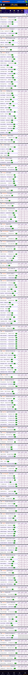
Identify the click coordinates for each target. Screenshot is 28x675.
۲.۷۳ (26, 175)
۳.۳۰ (23, 26)
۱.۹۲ (19, 111)
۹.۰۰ (23, 270)
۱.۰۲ (26, 321)
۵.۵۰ (26, 57)
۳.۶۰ (23, 54)
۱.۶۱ (19, 116)
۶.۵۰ (23, 99)
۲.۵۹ (19, 578)
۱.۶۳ (19, 177)
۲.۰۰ (19, 363)
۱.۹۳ (26, 205)
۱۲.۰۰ (26, 97)
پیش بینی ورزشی (25, 674)
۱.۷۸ (26, 491)
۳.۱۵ (19, 33)
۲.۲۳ (19, 120)
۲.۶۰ (26, 67)
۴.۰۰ (19, 54)
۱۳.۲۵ (20, 308)
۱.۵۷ (26, 275)
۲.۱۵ (26, 88)
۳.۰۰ (26, 35)
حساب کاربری (3, 674)
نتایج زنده (14, 674)
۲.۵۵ (26, 49)
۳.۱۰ (23, 35)
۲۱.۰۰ (26, 243)
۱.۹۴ (19, 200)
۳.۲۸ (23, 33)
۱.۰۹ (19, 95)
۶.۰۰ (23, 19)
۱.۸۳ (26, 118)
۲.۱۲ (26, 540)
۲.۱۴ (19, 293)
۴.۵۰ (26, 116)
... (19, 635)
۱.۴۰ (19, 167)
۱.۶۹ (19, 61)
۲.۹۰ (26, 233)
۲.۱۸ (26, 33)
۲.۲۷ (26, 75)
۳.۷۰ (23, 44)
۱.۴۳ (26, 162)
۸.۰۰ (19, 19)
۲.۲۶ (26, 386)
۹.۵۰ (26, 249)
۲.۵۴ (26, 79)
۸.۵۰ (23, 447)
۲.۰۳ (19, 109)
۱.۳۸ (19, 114)
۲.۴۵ (19, 67)
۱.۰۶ (26, 270)
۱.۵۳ (19, 365)
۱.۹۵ (19, 42)
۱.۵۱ (19, 147)
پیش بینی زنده (20, 674)
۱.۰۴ (19, 243)
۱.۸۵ (19, 107)
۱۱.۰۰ (26, 93)
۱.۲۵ (19, 105)
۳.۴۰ (23, 81)
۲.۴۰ (26, 26)
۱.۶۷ (19, 24)
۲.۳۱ (19, 175)
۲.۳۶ (19, 454)
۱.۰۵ (26, 447)
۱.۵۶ (26, 63)
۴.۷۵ (23, 31)
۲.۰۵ (19, 86)
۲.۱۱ (19, 59)
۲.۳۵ (26, 604)
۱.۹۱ (19, 44)
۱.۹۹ (19, 409)
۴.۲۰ (23, 167)
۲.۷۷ (19, 49)
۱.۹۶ (26, 153)
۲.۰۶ (26, 81)
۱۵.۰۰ (20, 306)
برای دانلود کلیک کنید (6, 1)
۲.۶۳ (19, 79)
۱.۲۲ (26, 19)
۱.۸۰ (19, 335)
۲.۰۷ (26, 132)
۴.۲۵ (23, 124)
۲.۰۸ (19, 550)
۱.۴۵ (19, 210)
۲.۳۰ (26, 228)
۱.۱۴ (19, 97)
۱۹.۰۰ (19, 447)
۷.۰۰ (26, 31)
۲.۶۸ (19, 26)
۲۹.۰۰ (19, 270)
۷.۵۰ (26, 105)
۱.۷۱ (26, 333)
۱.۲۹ (26, 346)
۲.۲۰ (19, 434)
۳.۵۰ (23, 22)
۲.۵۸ (26, 195)
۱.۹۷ (19, 260)
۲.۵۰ (26, 402)
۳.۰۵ (26, 109)
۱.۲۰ (19, 103)
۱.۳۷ (19, 31)
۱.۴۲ (19, 124)
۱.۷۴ (26, 137)
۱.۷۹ (26, 54)
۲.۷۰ (26, 213)
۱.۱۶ (19, 93)
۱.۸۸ (19, 169)
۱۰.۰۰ (26, 103)
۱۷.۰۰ (26, 95)
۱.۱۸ (19, 249)
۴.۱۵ (26, 22)
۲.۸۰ (19, 65)
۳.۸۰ (23, 24)
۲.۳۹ (19, 404)
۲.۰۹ (19, 353)
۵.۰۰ (23, 40)
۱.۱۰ (26, 306)
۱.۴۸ (19, 40)
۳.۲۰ (23, 49)
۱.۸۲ (19, 155)
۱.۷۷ (19, 22)
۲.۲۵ (19, 456)
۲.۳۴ (19, 414)
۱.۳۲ (19, 461)
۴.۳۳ (26, 24)
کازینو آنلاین (8, 674)
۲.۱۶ (26, 71)
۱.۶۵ (19, 139)
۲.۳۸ (19, 35)
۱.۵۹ (26, 130)
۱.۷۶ (26, 277)
